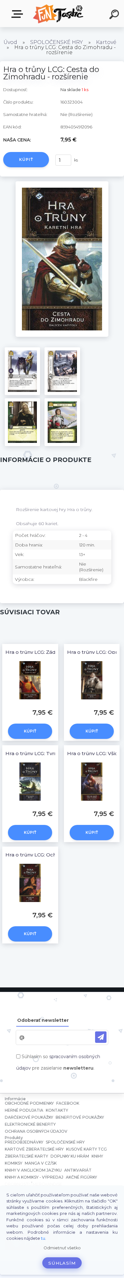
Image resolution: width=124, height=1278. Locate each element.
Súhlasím (62, 1263)
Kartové (106, 42)
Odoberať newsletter (43, 1020)
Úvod (10, 42)
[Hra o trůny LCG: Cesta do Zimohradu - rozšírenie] (62, 183)
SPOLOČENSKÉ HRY (56, 42)
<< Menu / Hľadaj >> (18, 14)
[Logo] (59, 13)
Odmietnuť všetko (62, 1248)
